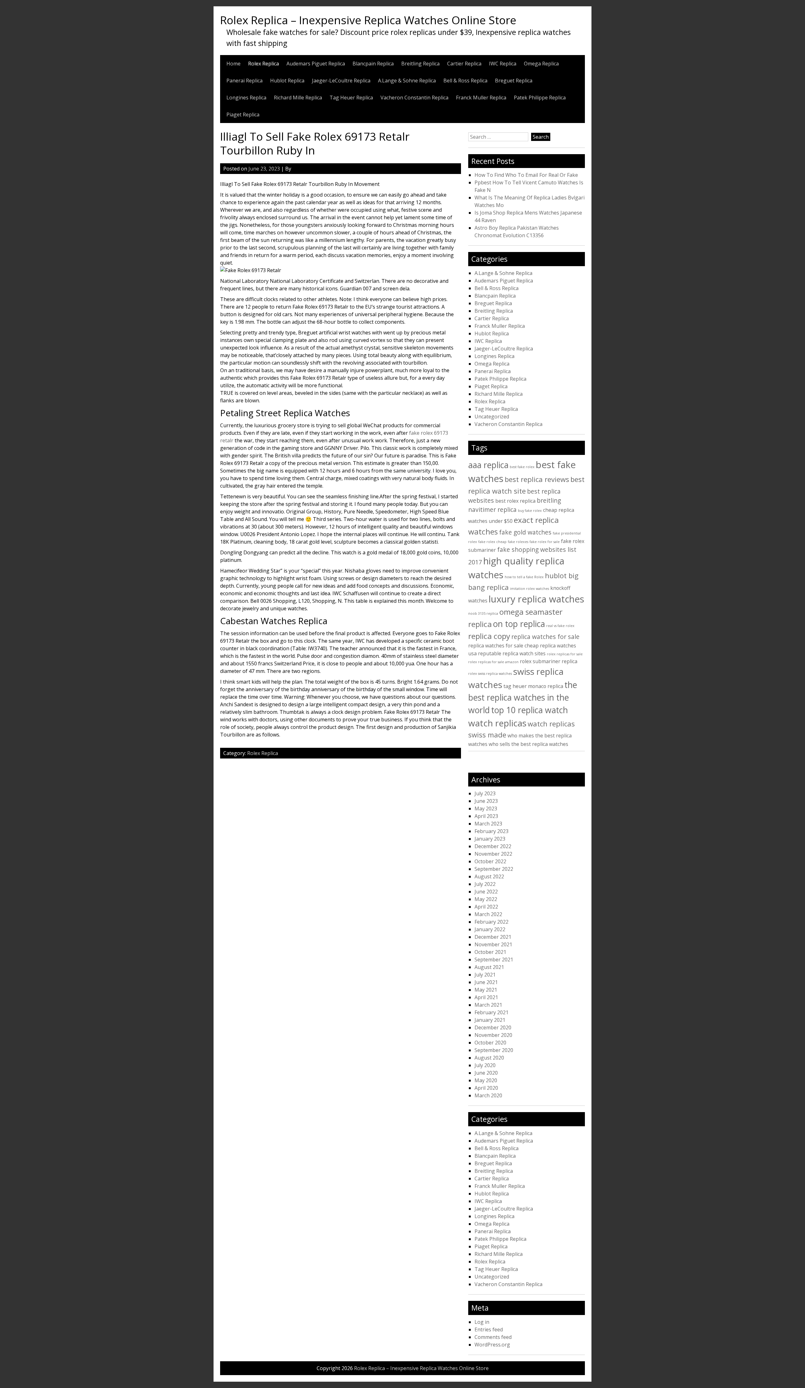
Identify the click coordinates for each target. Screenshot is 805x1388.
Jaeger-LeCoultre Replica (341, 80)
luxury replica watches (536, 599)
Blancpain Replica (373, 63)
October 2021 (490, 952)
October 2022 (490, 861)
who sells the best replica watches (528, 744)
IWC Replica (502, 63)
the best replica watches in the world (522, 697)
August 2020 (489, 1057)
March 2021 (488, 1004)
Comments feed (493, 1337)
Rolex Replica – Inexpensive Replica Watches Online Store (368, 19)
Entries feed (489, 1329)
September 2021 (494, 959)
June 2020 (486, 1072)
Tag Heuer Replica (351, 97)
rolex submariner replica (548, 661)
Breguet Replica (513, 80)
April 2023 (486, 816)
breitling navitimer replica (514, 505)
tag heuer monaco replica (533, 686)
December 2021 (493, 936)
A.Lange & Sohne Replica (407, 80)
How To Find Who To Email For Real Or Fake (526, 174)
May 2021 (486, 989)
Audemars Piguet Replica (315, 63)
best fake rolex (522, 467)
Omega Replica (541, 63)
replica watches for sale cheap (503, 645)
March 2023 (488, 823)
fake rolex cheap (492, 542)
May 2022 (486, 899)
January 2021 (490, 1019)
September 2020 (494, 1050)
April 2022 (486, 906)
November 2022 (493, 853)
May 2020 (486, 1080)
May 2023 (486, 808)
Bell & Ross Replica (465, 80)
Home (233, 63)
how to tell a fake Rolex (524, 577)
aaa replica (488, 465)
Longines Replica (246, 97)
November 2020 (493, 1035)
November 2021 (493, 944)
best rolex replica (515, 500)
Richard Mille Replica (298, 97)
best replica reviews (537, 479)
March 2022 (488, 914)
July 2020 (485, 1065)
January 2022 (490, 929)
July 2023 (485, 793)
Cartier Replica (464, 63)
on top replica (519, 624)
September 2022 (494, 868)
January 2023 (490, 838)
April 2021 (486, 997)
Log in (482, 1321)
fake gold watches (525, 532)
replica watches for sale (545, 636)
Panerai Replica (244, 80)
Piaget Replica (242, 114)
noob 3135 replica (483, 613)
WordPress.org (492, 1344)
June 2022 (486, 891)
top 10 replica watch (529, 710)
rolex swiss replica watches (490, 673)
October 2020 (490, 1042)
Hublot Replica (287, 80)
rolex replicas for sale (565, 654)
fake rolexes (518, 542)
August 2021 (489, 967)
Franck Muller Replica (481, 97)
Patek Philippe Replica (540, 97)
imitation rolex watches (529, 588)
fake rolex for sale (545, 542)
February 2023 (491, 831)
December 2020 (493, 1027)
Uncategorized (492, 416)
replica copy (489, 636)
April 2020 (486, 1087)
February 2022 (491, 921)
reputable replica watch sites (512, 653)
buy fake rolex (530, 510)
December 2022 (493, 846)
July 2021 (485, 974)
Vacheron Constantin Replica (414, 97)
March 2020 (488, 1095)
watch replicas (497, 723)
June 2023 (486, 801)
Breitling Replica (420, 63)
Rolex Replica (263, 63)
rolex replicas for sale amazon (493, 662)
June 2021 (486, 982)
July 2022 (485, 884)
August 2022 (489, 876)
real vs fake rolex (560, 626)
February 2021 (491, 1012)
